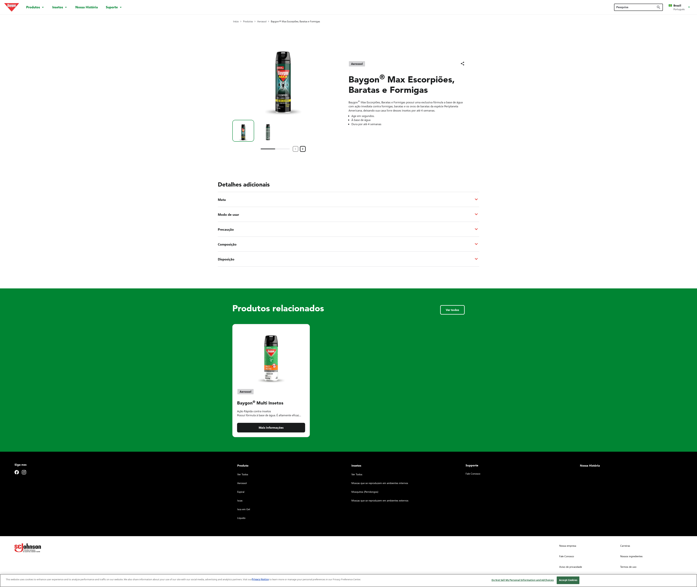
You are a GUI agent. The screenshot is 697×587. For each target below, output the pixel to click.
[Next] (303, 149)
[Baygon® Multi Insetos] (271, 354)
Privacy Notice (260, 579)
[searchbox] (636, 7)
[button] (680, 7)
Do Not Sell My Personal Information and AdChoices (523, 580)
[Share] (462, 63)
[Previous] (295, 149)
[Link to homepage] (11, 7)
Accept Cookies (568, 580)
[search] (658, 7)
